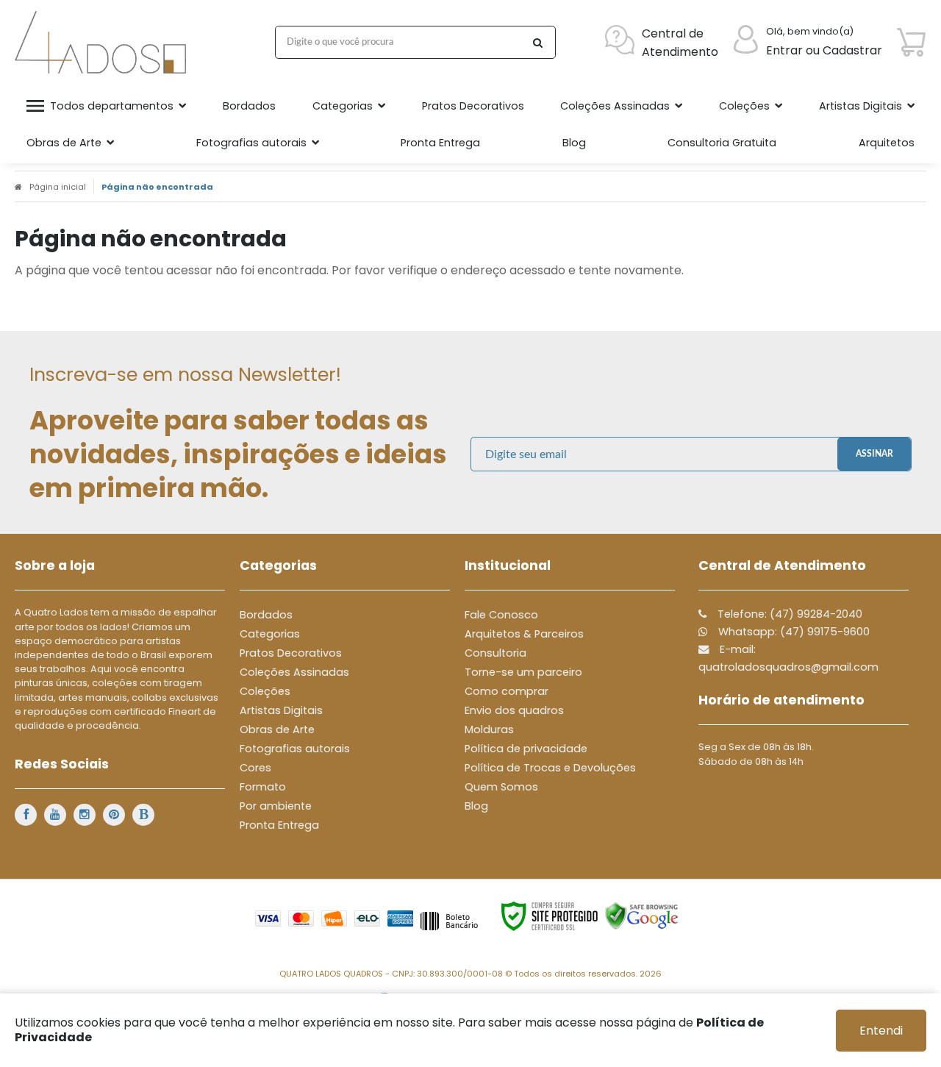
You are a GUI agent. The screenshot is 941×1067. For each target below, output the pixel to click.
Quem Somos (501, 786)
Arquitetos (887, 142)
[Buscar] (537, 42)
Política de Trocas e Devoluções (550, 767)
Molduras (489, 729)
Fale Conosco (501, 614)
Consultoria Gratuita (722, 142)
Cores (255, 767)
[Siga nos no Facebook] (26, 814)
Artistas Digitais (281, 710)
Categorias (270, 634)
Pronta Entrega (279, 825)
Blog (476, 806)
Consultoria (495, 653)
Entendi (881, 1030)
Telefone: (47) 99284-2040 (788, 614)
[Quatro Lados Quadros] (104, 42)
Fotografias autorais (295, 748)
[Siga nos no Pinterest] (114, 814)
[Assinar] (874, 454)
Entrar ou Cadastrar (824, 50)
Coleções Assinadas (294, 672)
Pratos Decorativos (291, 653)
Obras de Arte (277, 729)
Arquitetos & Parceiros (524, 634)
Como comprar (506, 691)
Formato (263, 786)
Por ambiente (276, 806)
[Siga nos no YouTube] (55, 814)
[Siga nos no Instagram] (85, 814)
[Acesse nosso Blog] (143, 814)
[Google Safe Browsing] (642, 915)
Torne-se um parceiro (523, 672)
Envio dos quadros (514, 710)
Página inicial (57, 187)
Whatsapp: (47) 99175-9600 (792, 631)
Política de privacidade (526, 748)
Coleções (265, 691)
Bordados (266, 614)
